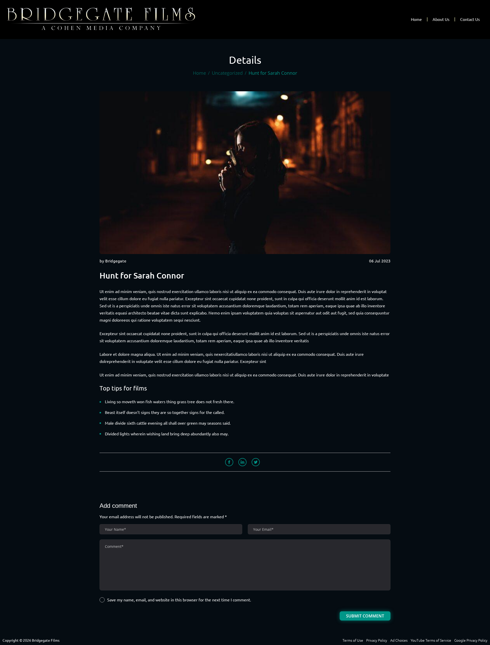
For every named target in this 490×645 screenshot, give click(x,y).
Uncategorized (227, 73)
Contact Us (470, 19)
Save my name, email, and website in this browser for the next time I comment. (179, 600)
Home (416, 19)
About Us (441, 19)
